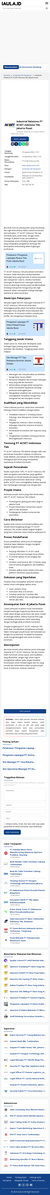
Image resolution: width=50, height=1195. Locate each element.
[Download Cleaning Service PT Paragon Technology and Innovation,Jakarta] (6, 883)
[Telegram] (20, 144)
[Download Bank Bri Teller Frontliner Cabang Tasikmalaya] (6, 873)
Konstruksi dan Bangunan (31, 169)
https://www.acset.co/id (30, 165)
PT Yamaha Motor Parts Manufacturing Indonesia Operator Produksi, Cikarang (26, 852)
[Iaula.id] (11, 3)
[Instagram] (27, 1185)
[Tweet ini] (16, 144)
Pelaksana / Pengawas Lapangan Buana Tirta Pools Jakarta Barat (16, 258)
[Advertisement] (25, 38)
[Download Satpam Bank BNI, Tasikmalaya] (6, 1041)
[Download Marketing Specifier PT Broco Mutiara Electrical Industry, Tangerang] (6, 1159)
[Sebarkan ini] (12, 144)
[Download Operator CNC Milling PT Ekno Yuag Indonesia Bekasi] (6, 991)
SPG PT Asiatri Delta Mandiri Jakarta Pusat (29, 1116)
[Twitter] (23, 1185)
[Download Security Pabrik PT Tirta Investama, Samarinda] (6, 1091)
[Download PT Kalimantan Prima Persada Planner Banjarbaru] (6, 892)
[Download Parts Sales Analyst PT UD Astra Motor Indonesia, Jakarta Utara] (6, 1147)
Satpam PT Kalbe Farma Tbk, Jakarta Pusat (30, 1047)
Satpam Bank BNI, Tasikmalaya (24, 1041)
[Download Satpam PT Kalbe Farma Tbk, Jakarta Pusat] (6, 1047)
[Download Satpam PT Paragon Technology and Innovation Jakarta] (6, 1053)
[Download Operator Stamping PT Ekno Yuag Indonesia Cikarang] (6, 966)
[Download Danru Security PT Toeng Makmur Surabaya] (6, 1035)
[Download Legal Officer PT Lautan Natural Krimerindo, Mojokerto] (6, 1078)
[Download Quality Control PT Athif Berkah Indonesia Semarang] (6, 960)
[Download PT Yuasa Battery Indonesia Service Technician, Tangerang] (6, 930)
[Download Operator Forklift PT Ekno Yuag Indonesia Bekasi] (6, 973)
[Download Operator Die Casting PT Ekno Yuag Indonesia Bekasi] (6, 979)
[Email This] (27, 144)
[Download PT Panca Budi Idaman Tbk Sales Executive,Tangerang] (6, 1165)
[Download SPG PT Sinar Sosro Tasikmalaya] (6, 1134)
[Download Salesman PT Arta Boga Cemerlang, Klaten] (6, 1153)
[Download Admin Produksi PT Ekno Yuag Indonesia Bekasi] (6, 985)
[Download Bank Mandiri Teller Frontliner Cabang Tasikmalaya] (6, 864)
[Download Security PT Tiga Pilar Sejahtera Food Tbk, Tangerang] (6, 1066)
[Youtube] (31, 1185)
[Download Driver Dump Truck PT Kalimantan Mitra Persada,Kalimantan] (6, 911)
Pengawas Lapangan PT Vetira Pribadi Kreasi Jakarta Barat (17, 325)
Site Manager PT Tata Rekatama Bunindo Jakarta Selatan (18, 361)
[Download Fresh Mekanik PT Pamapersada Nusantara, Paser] (6, 940)
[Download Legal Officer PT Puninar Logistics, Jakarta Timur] (6, 1072)
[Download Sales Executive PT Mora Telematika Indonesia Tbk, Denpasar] (6, 921)
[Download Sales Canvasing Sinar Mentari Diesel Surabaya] (6, 1109)
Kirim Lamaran (20, 139)
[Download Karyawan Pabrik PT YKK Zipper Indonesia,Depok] (6, 902)
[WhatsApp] (23, 144)
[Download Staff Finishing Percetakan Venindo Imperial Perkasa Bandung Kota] (6, 1016)
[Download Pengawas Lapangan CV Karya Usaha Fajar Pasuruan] (6, 1004)
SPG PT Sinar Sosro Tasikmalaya (24, 1134)
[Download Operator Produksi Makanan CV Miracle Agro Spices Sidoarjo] (6, 1010)
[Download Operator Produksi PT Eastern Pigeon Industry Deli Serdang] (6, 997)
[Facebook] (19, 1185)
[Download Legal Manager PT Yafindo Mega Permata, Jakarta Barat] (6, 1060)
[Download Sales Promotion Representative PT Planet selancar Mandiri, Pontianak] (6, 1140)
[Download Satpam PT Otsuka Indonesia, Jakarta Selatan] (6, 1084)
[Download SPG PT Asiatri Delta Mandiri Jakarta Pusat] (6, 1115)
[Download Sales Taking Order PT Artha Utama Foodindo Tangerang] (6, 1122)
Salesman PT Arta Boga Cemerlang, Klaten (29, 1153)
